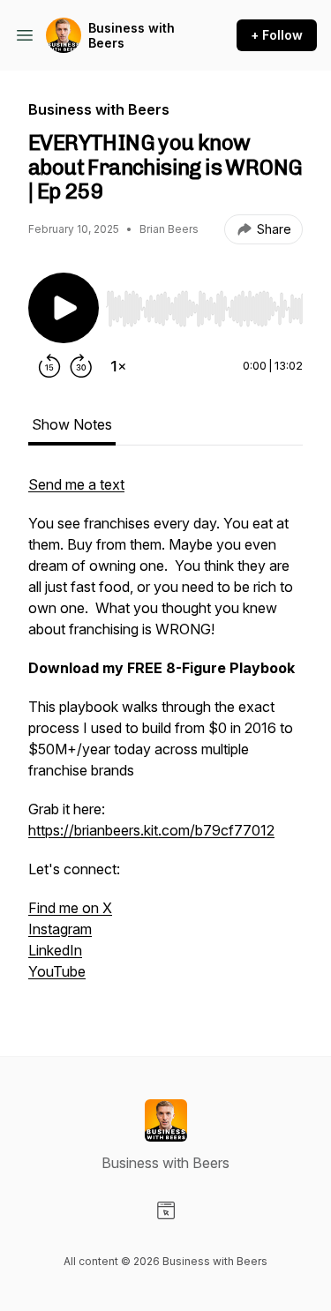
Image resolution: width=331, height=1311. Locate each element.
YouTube (57, 971)
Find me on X (70, 908)
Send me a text (76, 484)
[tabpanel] (165, 737)
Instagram (60, 929)
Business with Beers (131, 35)
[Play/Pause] (63, 308)
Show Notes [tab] (72, 424)
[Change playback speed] (118, 366)
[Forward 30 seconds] (81, 366)
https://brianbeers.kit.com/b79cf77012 (151, 830)
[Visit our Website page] (166, 1210)
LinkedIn (55, 950)
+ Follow (277, 34)
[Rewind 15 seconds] (49, 366)
